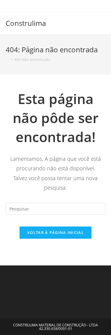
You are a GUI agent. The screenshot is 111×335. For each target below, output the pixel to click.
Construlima (26, 23)
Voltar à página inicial (55, 232)
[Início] (7, 59)
